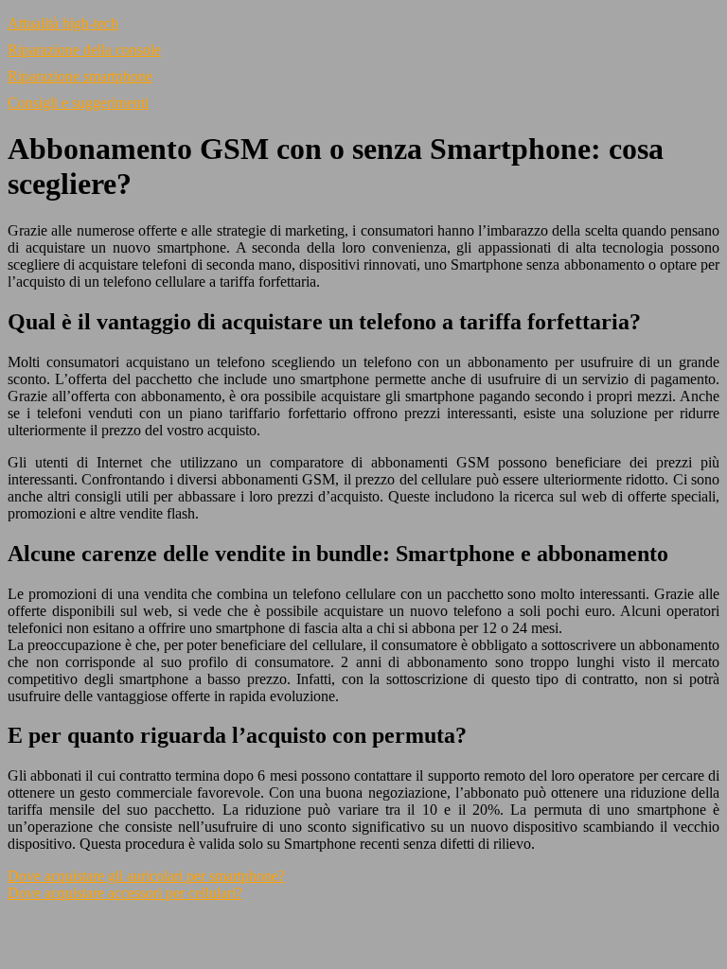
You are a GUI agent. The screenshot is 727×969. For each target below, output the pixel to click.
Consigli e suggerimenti (78, 103)
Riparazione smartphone (80, 76)
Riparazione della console (84, 50)
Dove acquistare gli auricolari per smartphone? (146, 876)
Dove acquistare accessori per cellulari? (125, 893)
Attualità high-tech (63, 23)
